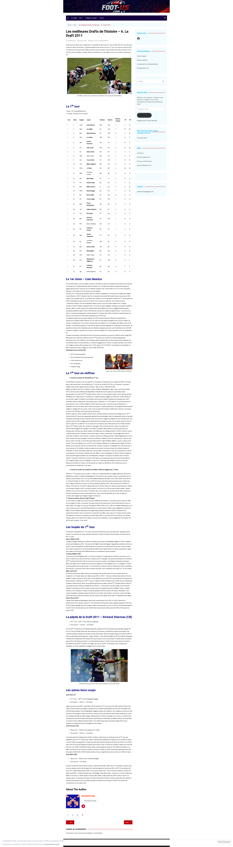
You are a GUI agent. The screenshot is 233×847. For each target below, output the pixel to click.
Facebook (68, 815)
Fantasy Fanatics (142, 60)
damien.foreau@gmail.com (145, 192)
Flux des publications (143, 157)
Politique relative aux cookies (51, 844)
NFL (80, 18)
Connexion (140, 153)
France (101, 18)
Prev (71, 822)
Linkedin (77, 815)
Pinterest (82, 815)
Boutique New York (143, 68)
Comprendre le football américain (147, 64)
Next (127, 822)
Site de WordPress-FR (144, 165)
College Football (90, 18)
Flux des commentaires (144, 161)
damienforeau (72, 40)
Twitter (73, 815)
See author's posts (90, 801)
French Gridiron (141, 56)
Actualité (74, 18)
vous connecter (79, 833)
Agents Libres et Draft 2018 (98, 40)
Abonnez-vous (144, 115)
